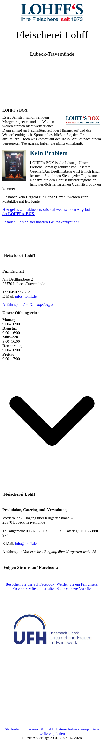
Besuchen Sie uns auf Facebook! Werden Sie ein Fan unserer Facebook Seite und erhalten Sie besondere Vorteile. (52, 586)
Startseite (12, 729)
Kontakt (47, 729)
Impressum (29, 729)
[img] (52, 12)
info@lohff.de (26, 296)
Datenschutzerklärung (72, 729)
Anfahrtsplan (27, 304)
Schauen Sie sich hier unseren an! (40, 222)
